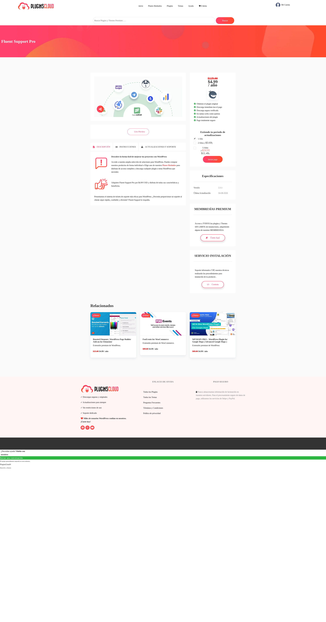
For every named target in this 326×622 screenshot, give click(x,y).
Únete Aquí (215, 238)
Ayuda (191, 6)
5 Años (205, 151)
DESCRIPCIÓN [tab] (103, 147)
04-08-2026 (223, 193)
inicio (141, 6)
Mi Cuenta (285, 5)
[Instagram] (87, 428)
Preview (115, 326)
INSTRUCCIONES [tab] (127, 147)
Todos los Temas (150, 397)
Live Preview (139, 132)
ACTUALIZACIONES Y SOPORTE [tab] (160, 147)
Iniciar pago (213, 159)
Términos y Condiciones (153, 408)
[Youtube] (92, 428)
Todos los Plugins (150, 392)
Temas (180, 6)
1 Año (200, 139)
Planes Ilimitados (155, 6)
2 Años (205, 142)
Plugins (170, 6)
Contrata (215, 284)
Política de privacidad (152, 413)
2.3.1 (220, 188)
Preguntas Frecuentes (151, 403)
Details (115, 335)
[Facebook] (83, 428)
